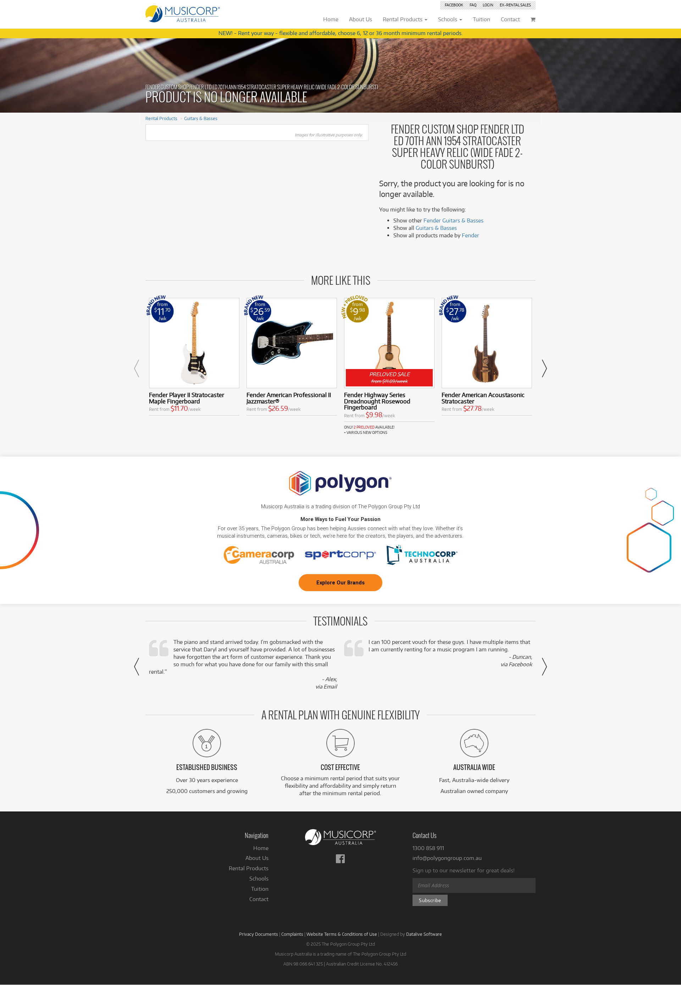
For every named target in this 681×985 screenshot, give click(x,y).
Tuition (259, 888)
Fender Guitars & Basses (453, 220)
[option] (194, 358)
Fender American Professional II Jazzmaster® (289, 398)
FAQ (473, 5)
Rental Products (161, 118)
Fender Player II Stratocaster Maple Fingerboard (186, 398)
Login (488, 5)
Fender (470, 235)
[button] (136, 368)
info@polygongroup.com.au (447, 858)
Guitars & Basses (200, 118)
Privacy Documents (258, 934)
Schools (258, 878)
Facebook (454, 5)
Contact (258, 899)
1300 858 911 (428, 848)
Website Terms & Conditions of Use (341, 934)
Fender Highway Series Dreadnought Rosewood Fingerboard (377, 401)
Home (260, 848)
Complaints (292, 934)
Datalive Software (424, 934)
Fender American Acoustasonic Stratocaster (483, 398)
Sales (515, 5)
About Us (256, 858)
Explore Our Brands (340, 582)
